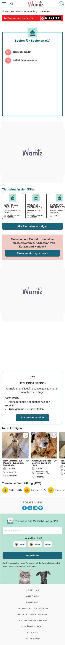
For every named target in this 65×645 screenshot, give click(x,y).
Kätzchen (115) (38, 490)
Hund (22, 544)
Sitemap (32, 632)
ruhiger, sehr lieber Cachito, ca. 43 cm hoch (41, 463)
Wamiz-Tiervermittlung (26, 11)
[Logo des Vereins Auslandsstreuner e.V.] (36, 197)
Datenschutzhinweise (32, 608)
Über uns (32, 590)
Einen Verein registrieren (32, 253)
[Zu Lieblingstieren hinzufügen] (25, 435)
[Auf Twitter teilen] (29, 508)
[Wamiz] (37, 4)
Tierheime (45, 11)
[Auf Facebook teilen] (24, 508)
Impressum (32, 638)
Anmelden (32, 555)
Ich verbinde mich (32, 417)
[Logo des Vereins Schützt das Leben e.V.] (12, 197)
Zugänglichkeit (32, 626)
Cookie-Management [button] (33, 620)
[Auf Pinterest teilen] (40, 508)
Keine (47, 544)
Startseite (9, 11)
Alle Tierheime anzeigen (32, 226)
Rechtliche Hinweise (32, 614)
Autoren (32, 596)
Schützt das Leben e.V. (10, 206)
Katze (37, 544)
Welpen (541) (15, 490)
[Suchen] (12, 4)
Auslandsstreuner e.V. (35, 206)
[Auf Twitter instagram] (35, 508)
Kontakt (32, 602)
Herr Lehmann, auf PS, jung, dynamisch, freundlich (13, 463)
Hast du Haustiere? (32, 538)
